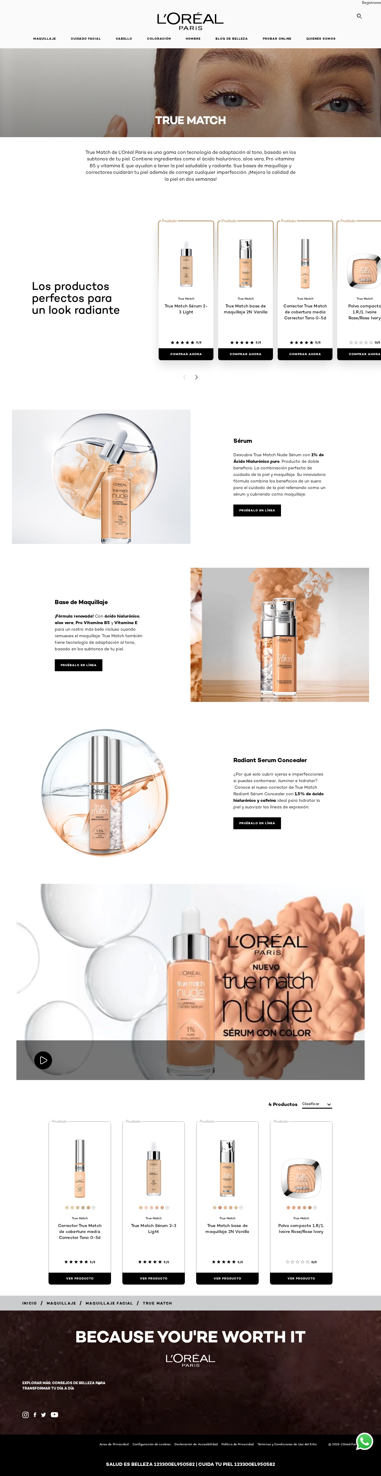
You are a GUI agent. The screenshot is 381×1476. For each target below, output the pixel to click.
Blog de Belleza (232, 39)
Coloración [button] (159, 39)
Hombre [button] (193, 39)
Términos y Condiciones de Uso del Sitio (287, 1444)
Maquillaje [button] (44, 39)
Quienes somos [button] (321, 39)
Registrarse (371, 2)
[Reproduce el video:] (43, 1060)
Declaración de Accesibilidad (196, 1444)
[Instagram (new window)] (25, 1415)
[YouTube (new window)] (54, 1414)
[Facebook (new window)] (35, 1414)
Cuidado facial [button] (86, 39)
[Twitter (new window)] (43, 1414)
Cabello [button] (124, 39)
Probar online (277, 39)
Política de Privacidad (237, 1444)
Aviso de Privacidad (114, 1444)
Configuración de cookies (151, 1444)
